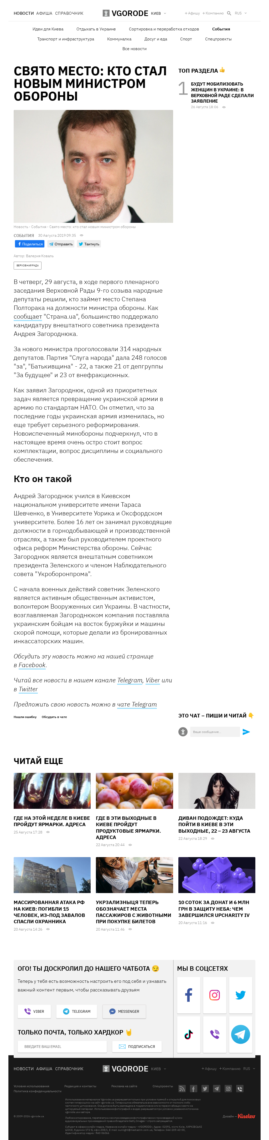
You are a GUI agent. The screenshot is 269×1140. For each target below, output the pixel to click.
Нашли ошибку (25, 717)
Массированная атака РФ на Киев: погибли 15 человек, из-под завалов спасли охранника (49, 912)
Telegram (129, 680)
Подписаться (141, 1046)
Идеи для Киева (48, 28)
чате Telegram (137, 704)
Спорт (186, 38)
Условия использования (31, 1086)
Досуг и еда (155, 38)
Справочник (69, 13)
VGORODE (130, 1068)
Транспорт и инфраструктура (65, 38)
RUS (238, 13)
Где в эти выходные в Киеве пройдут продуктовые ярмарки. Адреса (128, 827)
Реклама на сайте (124, 1086)
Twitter (28, 689)
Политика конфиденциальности (37, 1091)
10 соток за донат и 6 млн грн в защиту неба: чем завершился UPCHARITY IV (214, 908)
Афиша (44, 13)
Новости (24, 13)
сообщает (28, 316)
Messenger (128, 1011)
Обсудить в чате (54, 717)
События (221, 28)
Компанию (215, 13)
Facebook (32, 665)
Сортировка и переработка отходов (164, 28)
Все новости (134, 48)
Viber (153, 680)
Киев (156, 1069)
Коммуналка (119, 38)
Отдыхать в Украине (96, 28)
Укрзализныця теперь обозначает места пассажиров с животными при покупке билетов (133, 912)
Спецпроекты (218, 38)
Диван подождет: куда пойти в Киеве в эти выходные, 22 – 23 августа (214, 824)
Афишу (194, 13)
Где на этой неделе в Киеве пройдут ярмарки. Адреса (52, 821)
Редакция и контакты (80, 1086)
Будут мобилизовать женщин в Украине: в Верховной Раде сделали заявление (222, 92)
